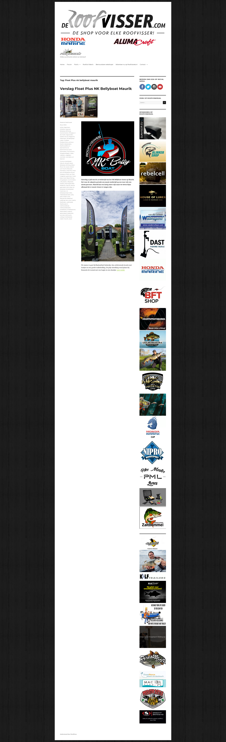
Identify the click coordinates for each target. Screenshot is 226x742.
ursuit (70, 219)
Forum (69, 64)
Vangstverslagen (65, 153)
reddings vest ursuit (65, 200)
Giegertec (63, 176)
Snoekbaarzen (71, 209)
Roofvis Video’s (88, 64)
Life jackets (63, 181)
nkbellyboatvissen (65, 194)
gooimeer (69, 176)
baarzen (68, 129)
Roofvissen (63, 202)
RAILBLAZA (63, 198)
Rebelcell (69, 198)
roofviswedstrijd (64, 206)
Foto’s (76, 64)
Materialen (63, 138)
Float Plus (69, 170)
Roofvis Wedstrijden (65, 144)
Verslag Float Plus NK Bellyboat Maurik (96, 88)
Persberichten (64, 142)
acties (61, 127)
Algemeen (67, 127)
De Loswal (66, 167)
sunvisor (62, 215)
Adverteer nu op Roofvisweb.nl (126, 64)
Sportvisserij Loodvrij (66, 211)
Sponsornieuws (64, 147)
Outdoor (66, 140)
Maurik (68, 185)
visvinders (69, 157)
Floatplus (62, 174)
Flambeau (63, 170)
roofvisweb (70, 202)
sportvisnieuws (64, 149)
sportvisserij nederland (66, 213)
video (71, 153)
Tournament (70, 151)
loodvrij (62, 183)
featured (69, 168)
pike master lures (65, 196)
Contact (143, 64)
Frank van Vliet (70, 174)
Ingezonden (69, 134)
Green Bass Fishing (68, 178)
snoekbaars (63, 209)
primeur (71, 142)
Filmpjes (71, 133)
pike (72, 194)
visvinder (62, 157)
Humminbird (71, 180)
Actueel (67, 163)
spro (70, 149)
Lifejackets (70, 181)
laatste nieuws (64, 136)
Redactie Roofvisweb (66, 122)
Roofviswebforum (65, 146)
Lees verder (121, 270)
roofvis (74, 200)
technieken (63, 151)
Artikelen (62, 129)
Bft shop (68, 131)
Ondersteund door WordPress (68, 734)
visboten (62, 155)
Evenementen (64, 133)
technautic (68, 215)
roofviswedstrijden (65, 207)
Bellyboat (63, 131)
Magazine (72, 136)
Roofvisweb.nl (64, 204)
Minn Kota (69, 187)
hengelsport (63, 180)
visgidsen (68, 155)
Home (62, 64)
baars (71, 163)
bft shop (68, 165)
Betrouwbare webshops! (104, 64)
